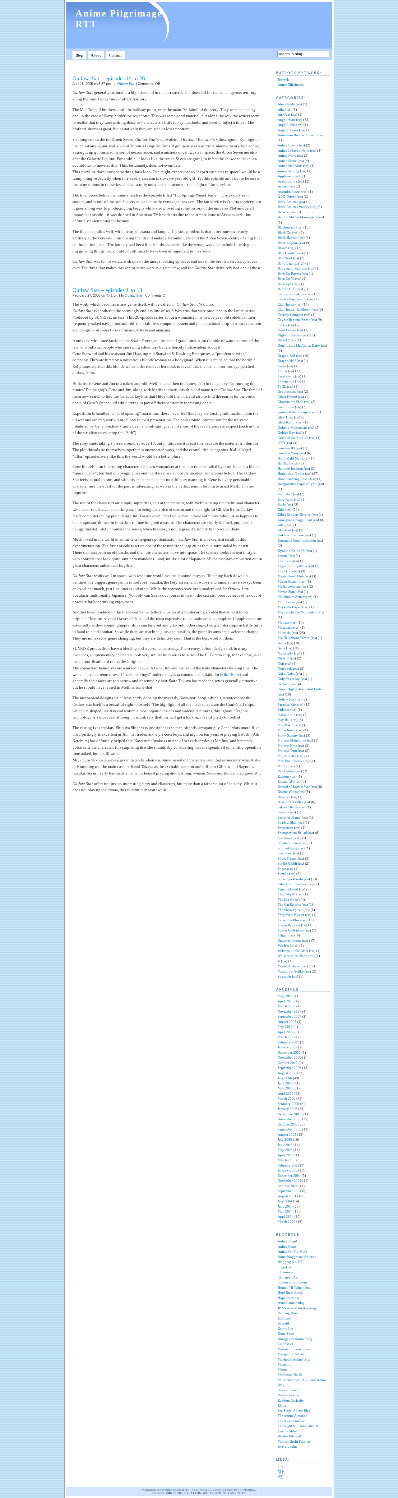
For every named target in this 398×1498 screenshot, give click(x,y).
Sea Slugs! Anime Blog (294, 1410)
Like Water (285, 1344)
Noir (281, 663)
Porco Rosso (286, 730)
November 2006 (289, 1057)
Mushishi (284, 633)
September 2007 (289, 1016)
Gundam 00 (286, 448)
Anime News (287, 155)
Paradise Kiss (287, 704)
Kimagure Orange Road (295, 520)
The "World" (286, 894)
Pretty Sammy (288, 735)
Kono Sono (286, 1333)
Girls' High (285, 417)
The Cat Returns (289, 904)
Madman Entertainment (295, 1349)
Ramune (283, 776)
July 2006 (285, 1078)
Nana (281, 648)
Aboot (96, 55)
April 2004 (286, 1216)
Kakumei (284, 1318)
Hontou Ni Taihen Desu (295, 1287)
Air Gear (284, 114)
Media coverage (289, 586)
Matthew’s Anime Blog (294, 1359)
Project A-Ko (287, 756)
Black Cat (284, 232)
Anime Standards (290, 166)
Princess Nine (287, 745)
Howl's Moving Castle (293, 479)
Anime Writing (288, 171)
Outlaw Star (126, 84)
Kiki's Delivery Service (294, 514)
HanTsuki (284, 463)
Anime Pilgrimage (291, 84)
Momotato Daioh (290, 1374)
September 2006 (289, 1068)
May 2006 (285, 1088)
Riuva (282, 1405)
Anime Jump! (287, 1241)
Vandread (284, 945)
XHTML (217, 1493)
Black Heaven (288, 237)
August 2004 (287, 1196)
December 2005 (289, 1114)
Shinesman (285, 828)
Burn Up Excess (289, 273)
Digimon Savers (289, 335)
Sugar (282, 869)
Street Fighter (287, 858)
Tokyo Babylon (289, 925)
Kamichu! (285, 494)
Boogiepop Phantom (292, 268)
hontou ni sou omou (292, 1282)
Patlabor (283, 709)
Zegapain (284, 976)
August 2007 (287, 1022)
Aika (281, 109)
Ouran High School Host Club (299, 689)
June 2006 (285, 1083)
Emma (282, 371)
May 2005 (285, 1150)
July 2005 (285, 1139)
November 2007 (289, 1011)
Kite (281, 525)
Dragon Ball (286, 356)
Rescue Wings (288, 791)
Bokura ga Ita (287, 263)
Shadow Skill (287, 822)
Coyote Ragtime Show (294, 319)
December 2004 (289, 1175)
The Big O (285, 899)
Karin (282, 504)
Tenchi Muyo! (288, 889)
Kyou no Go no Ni (291, 551)
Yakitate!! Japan (289, 966)
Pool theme (200, 1489)
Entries (158, 1493)
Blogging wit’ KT (290, 1262)
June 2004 (285, 1206)
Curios (282, 325)
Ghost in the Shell (290, 402)
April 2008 (286, 1001)
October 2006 (288, 1063)
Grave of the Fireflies (293, 438)
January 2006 (287, 1109)
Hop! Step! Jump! (290, 1292)
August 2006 (287, 1073)
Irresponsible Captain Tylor (297, 484)
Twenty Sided (287, 1431)
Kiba (281, 509)
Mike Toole (230, 674)
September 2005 (289, 1129)
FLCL (282, 386)
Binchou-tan (286, 227)
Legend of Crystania (292, 566)
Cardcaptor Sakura (291, 294)
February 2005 (288, 1165)
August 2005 (287, 1134)
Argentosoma (287, 181)
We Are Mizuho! (289, 1436)
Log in (282, 1466)
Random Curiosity (291, 1400)
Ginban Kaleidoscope (293, 412)
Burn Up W (286, 278)
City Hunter (286, 304)
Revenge (284, 797)
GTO (281, 443)
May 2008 (285, 996)
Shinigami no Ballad (292, 833)
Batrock (283, 79)
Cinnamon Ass (288, 1277)
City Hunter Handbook (294, 309)
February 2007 (288, 1042)
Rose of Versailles (290, 802)
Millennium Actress (291, 597)
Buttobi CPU (287, 289)
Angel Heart (286, 120)
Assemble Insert (289, 191)
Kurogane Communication (297, 540)
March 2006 (286, 1098)
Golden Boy (286, 432)
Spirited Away (288, 848)
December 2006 (289, 1052)
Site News (285, 838)
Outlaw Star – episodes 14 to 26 (108, 78)
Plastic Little (286, 715)
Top (242, 1493)
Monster (283, 622)
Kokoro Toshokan (291, 535)
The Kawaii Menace (292, 1421)
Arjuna (283, 186)
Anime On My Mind (292, 1251)
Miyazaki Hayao (289, 607)
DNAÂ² (283, 340)
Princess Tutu (287, 750)
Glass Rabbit (286, 422)
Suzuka (283, 874)
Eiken (282, 366)
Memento (284, 1364)
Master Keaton (288, 581)
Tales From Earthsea (292, 884)
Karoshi (283, 1323)
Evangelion (286, 381)
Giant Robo (286, 407)
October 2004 (288, 1186)
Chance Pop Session (292, 299)
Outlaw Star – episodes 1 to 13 (107, 290)
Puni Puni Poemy (290, 761)
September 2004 (289, 1191)
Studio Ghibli (287, 863)
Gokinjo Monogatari (292, 427)
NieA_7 (283, 658)
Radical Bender (288, 1395)
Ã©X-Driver (287, 196)
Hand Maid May (289, 458)
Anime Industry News (293, 150)
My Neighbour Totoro (294, 638)
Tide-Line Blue (288, 920)
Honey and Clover (291, 473)
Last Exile (285, 561)
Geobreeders (287, 391)
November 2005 (289, 1119)
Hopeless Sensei (289, 1298)
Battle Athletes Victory (293, 207)
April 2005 (286, 1155)
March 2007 (286, 1037)
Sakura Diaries (288, 807)
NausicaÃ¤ (285, 653)
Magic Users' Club (291, 576)
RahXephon (286, 771)
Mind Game (286, 602)
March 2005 (286, 1160)
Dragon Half (287, 361)
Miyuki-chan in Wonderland (298, 612)
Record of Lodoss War (294, 786)
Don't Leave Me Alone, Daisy (299, 345)
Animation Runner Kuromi (297, 135)
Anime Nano (287, 1246)
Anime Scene (287, 161)
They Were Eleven (291, 915)
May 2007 (285, 1027)
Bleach (282, 248)
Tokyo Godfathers (291, 930)
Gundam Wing (288, 453)
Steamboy (285, 853)
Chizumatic (286, 1272)
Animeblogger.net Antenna (297, 1257)
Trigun (283, 935)
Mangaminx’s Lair (291, 1354)
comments (181, 1493)
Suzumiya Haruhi (290, 879)
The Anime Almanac (292, 1415)
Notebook (285, 668)
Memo (282, 1369)
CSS (233, 1493)
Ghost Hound (287, 397)
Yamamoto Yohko (291, 971)
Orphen (283, 684)
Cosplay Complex (290, 315)
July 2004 (285, 1201)
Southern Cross (288, 843)
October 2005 (288, 1124)
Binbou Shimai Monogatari (297, 217)
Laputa (283, 555)
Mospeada (285, 627)
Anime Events (288, 145)
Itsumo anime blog (291, 1303)
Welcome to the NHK (293, 951)
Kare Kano (285, 499)
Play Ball (284, 720)
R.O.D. (283, 766)
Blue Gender (287, 253)
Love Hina (285, 571)
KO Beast (284, 530)
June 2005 (285, 1145)
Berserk (283, 212)
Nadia (282, 643)
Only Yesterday (289, 679)
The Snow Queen (290, 910)
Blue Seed (285, 258)
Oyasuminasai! (288, 1390)
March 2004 (286, 1221)
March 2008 (286, 1006)
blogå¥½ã (285, 1267)
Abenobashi (286, 104)
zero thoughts (287, 1446)
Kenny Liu (285, 1328)
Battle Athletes (288, 202)
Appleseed (285, 176)
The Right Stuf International (298, 1426)
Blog (79, 55)
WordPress (171, 1489)
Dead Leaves (287, 330)
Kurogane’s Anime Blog (295, 1339)
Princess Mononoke (292, 740)
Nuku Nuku (286, 674)
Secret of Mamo (289, 817)
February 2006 (288, 1104)
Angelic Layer (288, 130)
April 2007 (286, 1032)
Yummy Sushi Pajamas (294, 1441)
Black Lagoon (288, 243)
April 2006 (286, 1093)
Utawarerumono (289, 940)
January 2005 (287, 1170)
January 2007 (287, 1047)
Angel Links (286, 125)
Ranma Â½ (286, 781)
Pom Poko (285, 725)
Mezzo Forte (287, 592)
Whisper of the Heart (293, 956)
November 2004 (289, 1180)
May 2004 (285, 1211)
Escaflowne (286, 376)
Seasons (283, 812)
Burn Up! (284, 284)
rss (299, 104)
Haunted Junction (290, 468)
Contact (115, 55)
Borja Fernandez (241, 1489)
